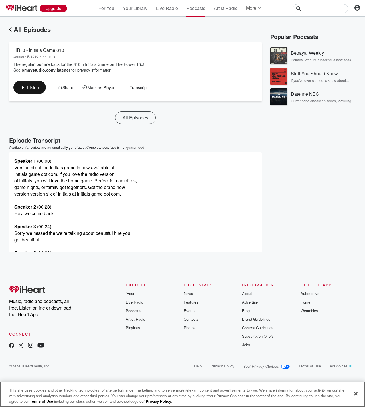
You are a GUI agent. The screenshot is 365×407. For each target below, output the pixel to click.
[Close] (356, 393)
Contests (191, 319)
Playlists (133, 327)
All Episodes (32, 29)
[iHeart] (21, 8)
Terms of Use (310, 366)
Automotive (310, 293)
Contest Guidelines (257, 327)
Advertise (250, 302)
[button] (29, 87)
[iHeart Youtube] (40, 346)
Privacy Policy (222, 366)
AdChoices (339, 366)
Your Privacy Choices (261, 366)
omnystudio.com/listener (46, 70)
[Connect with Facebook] (11, 346)
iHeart (130, 293)
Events (190, 310)
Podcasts (195, 8)
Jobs (246, 344)
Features (191, 302)
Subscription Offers (258, 336)
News (188, 293)
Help (198, 366)
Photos (190, 327)
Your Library (135, 8)
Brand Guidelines (256, 319)
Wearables (309, 310)
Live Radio (167, 8)
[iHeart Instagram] (30, 346)
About (247, 293)
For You (106, 8)
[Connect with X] (21, 346)
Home (305, 302)
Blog (246, 310)
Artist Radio (226, 8)
